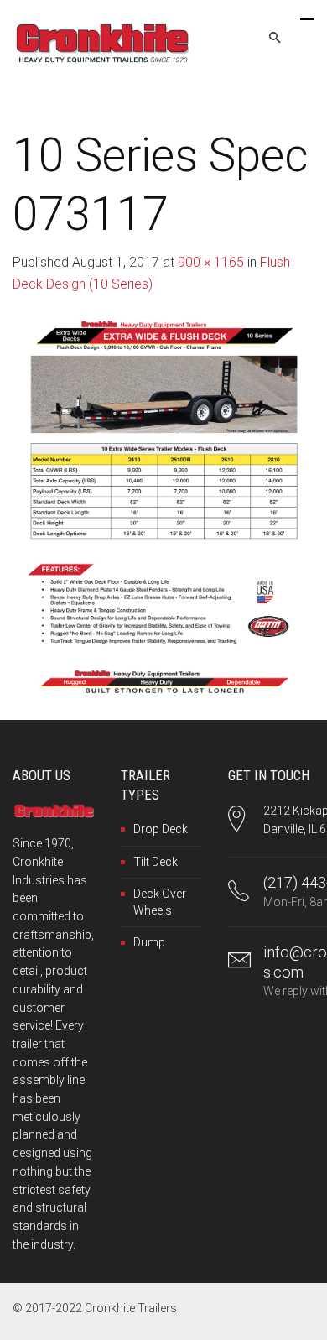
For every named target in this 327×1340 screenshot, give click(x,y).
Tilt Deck (155, 861)
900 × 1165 (211, 262)
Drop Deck (160, 829)
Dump (149, 942)
